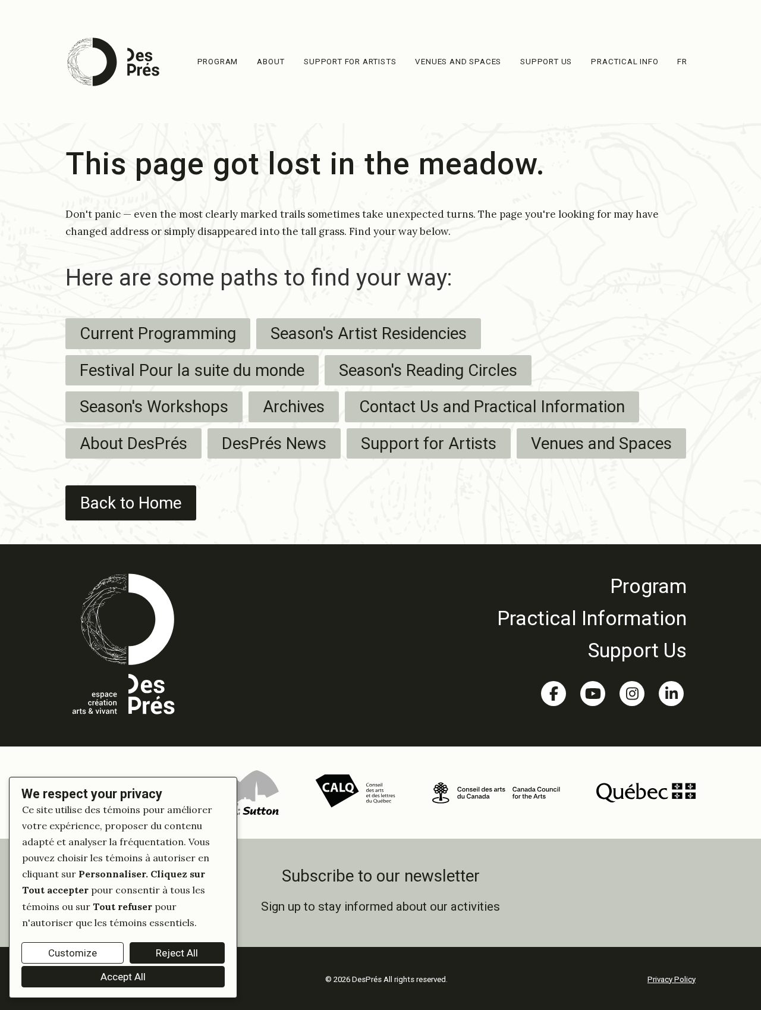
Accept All (123, 977)
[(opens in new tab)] (245, 791)
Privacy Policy (671, 979)
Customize (72, 953)
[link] (592, 586)
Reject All (177, 953)
